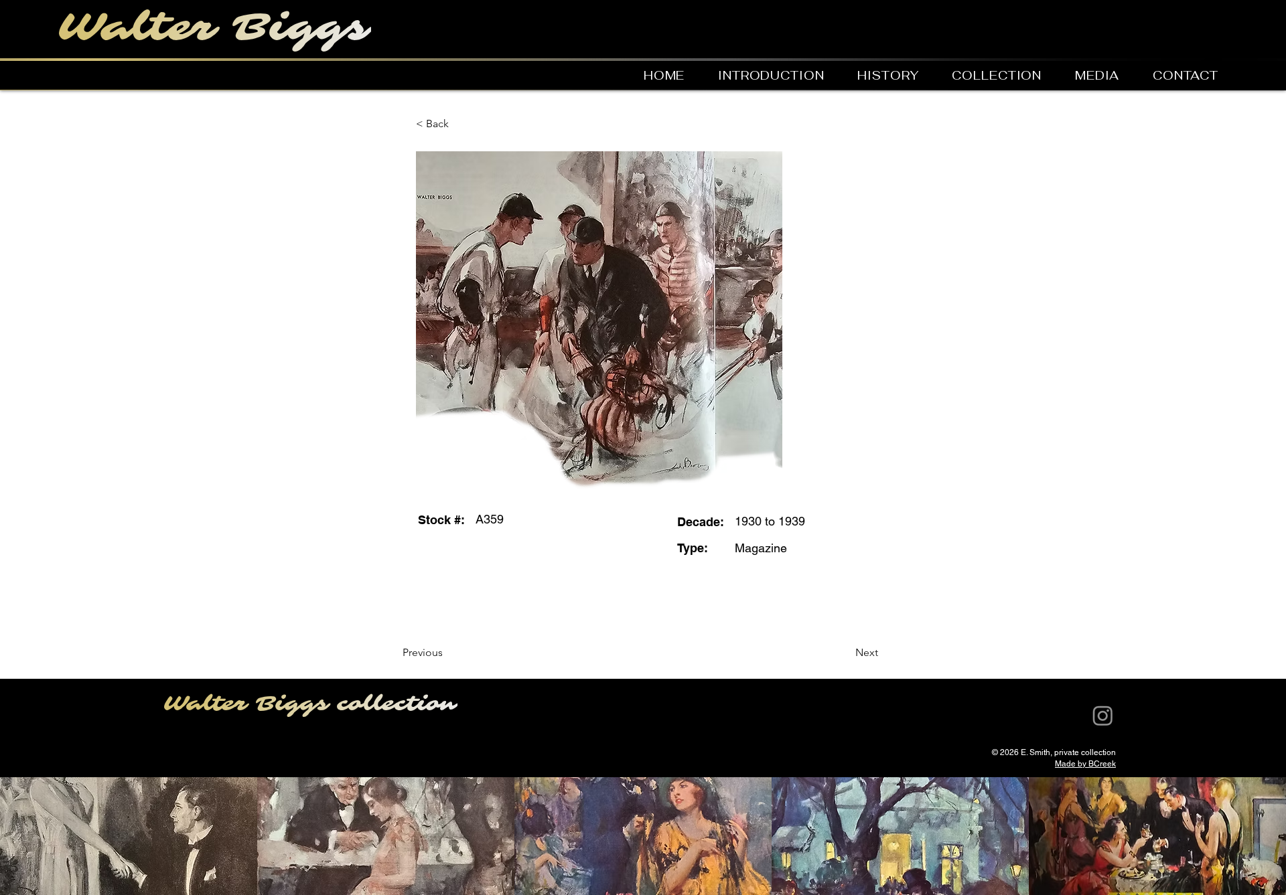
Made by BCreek (1085, 763)
